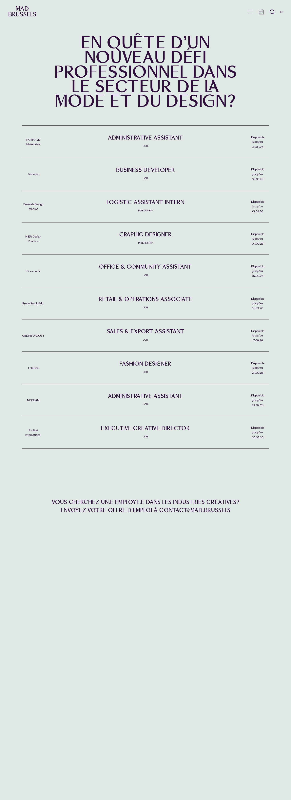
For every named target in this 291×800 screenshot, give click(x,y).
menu (250, 12)
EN (281, 17)
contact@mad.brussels (194, 510)
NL (281, 23)
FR (281, 11)
